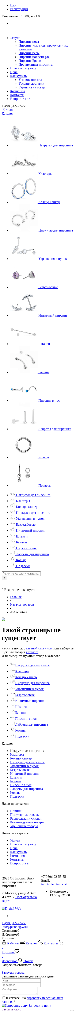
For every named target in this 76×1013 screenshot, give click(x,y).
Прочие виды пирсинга (36, 64)
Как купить (18, 76)
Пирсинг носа (29, 41)
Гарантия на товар (32, 87)
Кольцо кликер (49, 202)
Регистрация (19, 9)
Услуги (15, 38)
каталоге (32, 652)
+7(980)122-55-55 (14, 923)
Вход (13, 5)
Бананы (43, 372)
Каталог (8, 110)
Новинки (16, 811)
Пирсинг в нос (49, 400)
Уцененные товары (24, 826)
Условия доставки (31, 83)
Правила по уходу (23, 68)
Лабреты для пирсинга (54, 429)
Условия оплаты (30, 79)
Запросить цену (39, 1005)
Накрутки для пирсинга (55, 145)
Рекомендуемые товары (27, 822)
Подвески (45, 485)
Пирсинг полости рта (34, 57)
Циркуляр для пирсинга (55, 230)
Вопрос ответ (20, 99)
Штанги (44, 344)
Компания (17, 91)
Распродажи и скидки (26, 818)
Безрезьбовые (48, 287)
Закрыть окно (11, 1009)
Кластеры (45, 173)
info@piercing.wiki (54, 884)
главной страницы (39, 648)
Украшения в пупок (52, 258)
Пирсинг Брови (30, 60)
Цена (14, 72)
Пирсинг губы (29, 53)
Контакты (17, 95)
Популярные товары (24, 814)
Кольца (43, 457)
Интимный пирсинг (53, 315)
